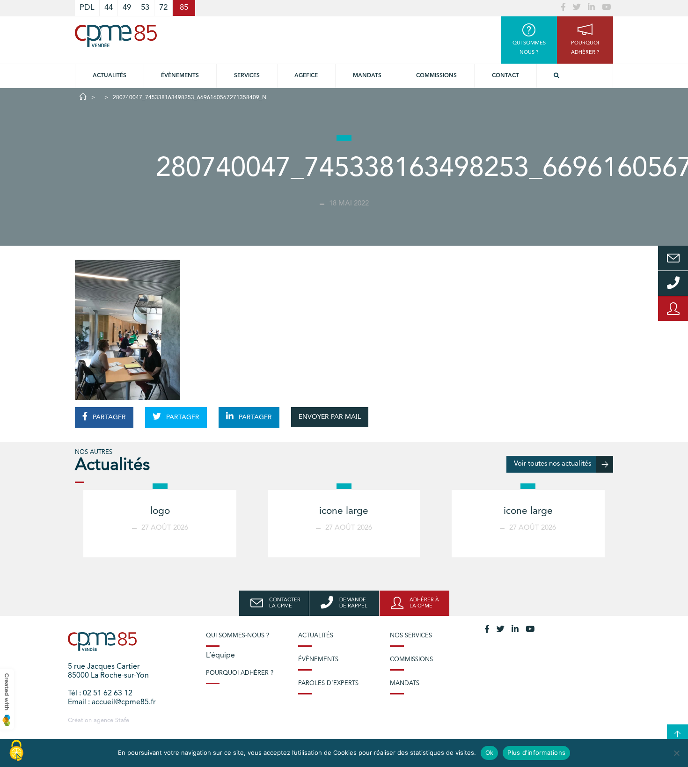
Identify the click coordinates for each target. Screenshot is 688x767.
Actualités (109, 76)
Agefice (306, 76)
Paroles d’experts (328, 683)
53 (145, 8)
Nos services (411, 636)
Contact (505, 76)
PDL (87, 8)
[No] (676, 753)
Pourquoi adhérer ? (239, 673)
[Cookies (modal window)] (16, 751)
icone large (343, 511)
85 (184, 8)
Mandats (367, 76)
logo (160, 511)
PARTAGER (108, 417)
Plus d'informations (536, 752)
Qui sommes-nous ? (237, 636)
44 (108, 8)
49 (127, 8)
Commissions (436, 76)
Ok (489, 752)
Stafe (122, 720)
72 (163, 8)
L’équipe (220, 655)
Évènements (180, 76)
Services (247, 76)
